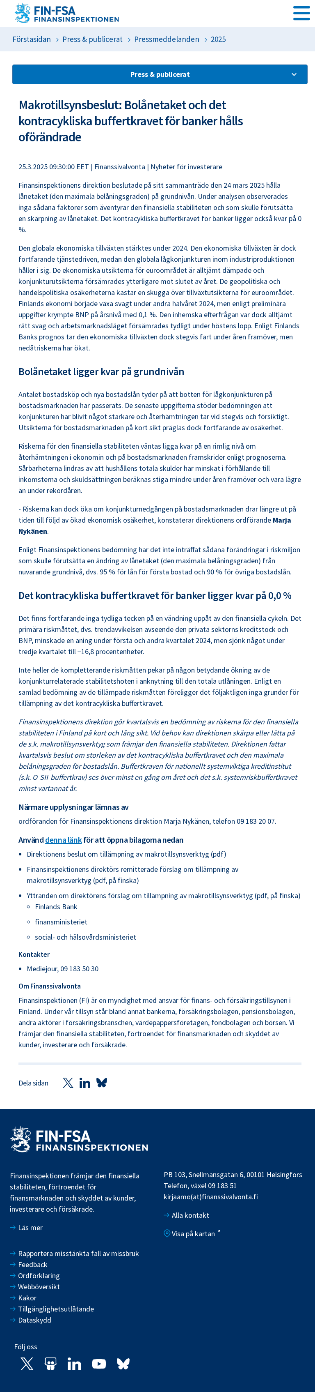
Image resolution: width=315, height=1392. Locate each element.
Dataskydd (34, 1320)
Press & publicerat (92, 39)
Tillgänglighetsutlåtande (56, 1309)
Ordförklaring (39, 1275)
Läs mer (30, 1227)
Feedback (33, 1264)
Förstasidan (31, 39)
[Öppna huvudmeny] (301, 13)
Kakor (27, 1297)
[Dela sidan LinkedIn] (85, 1082)
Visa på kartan (193, 1233)
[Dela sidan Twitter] (68, 1082)
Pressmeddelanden (166, 39)
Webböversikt (39, 1286)
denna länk (63, 839)
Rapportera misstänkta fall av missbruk (78, 1253)
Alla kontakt (190, 1215)
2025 (218, 39)
